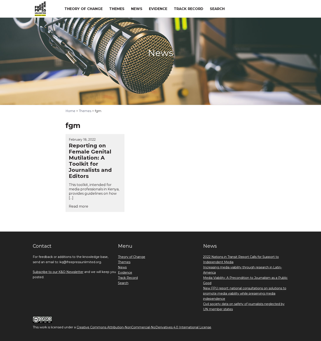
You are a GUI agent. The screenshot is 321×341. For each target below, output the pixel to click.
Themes (116, 9)
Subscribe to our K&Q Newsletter (58, 272)
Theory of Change (83, 9)
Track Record (188, 9)
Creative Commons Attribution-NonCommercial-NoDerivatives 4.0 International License (144, 327)
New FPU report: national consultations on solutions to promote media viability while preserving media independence (244, 293)
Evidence (158, 9)
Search (217, 9)
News (136, 9)
